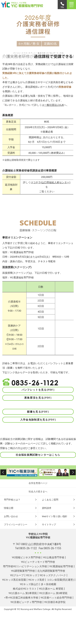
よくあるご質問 (50, 499)
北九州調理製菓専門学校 (51, 570)
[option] (22, 472)
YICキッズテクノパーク (53, 575)
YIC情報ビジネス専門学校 (26, 557)
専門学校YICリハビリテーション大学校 (25, 566)
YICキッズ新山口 (29, 584)
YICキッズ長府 (36, 579)
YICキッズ (31, 575)
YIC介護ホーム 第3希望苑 (53, 593)
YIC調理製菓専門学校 (23, 570)
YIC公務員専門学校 (53, 557)
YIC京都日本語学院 (54, 602)
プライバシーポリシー (15, 524)
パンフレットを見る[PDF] (38, 389)
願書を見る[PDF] (38, 411)
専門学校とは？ (12, 499)
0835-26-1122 (28, 548)
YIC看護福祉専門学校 (61, 566)
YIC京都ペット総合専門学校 (56, 597)
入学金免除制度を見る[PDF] (38, 419)
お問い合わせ (11, 516)
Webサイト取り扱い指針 (54, 516)
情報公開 (8, 508)
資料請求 (46, 508)
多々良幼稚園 (48, 584)
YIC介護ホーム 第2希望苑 (23, 593)
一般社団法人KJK (54, 104)
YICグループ (17, 575)
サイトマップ (49, 524)
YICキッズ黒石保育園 (14, 579)
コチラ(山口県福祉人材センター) (51, 182)
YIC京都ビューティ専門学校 (26, 602)
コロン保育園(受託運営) (60, 579)
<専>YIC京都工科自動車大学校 (21, 597)
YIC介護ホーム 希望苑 (51, 588)
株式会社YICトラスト (25, 588)
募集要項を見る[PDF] (38, 397)
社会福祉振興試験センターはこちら (38, 454)
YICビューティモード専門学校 (38, 561)
